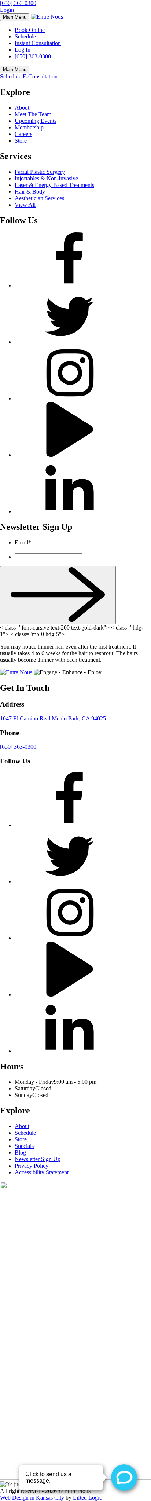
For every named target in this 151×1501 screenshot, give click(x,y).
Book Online (30, 30)
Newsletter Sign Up (37, 1159)
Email (23, 542)
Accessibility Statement (42, 1172)
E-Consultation (40, 76)
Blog (20, 1152)
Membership (29, 127)
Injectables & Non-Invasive (46, 178)
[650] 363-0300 (18, 3)
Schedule (25, 36)
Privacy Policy (31, 1166)
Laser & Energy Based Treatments (54, 185)
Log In (22, 50)
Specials (24, 1146)
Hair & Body (30, 191)
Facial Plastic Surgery (40, 172)
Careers (23, 134)
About (22, 107)
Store (21, 140)
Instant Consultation (38, 43)
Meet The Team (33, 114)
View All (25, 205)
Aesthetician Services (39, 198)
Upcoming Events (35, 121)
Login (7, 10)
